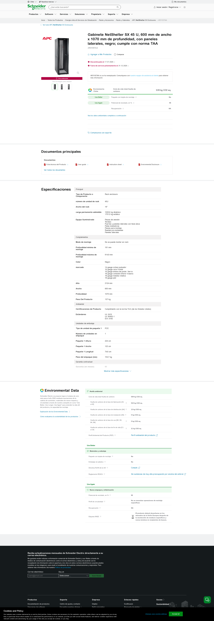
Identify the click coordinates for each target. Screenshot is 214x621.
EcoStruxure (128, 604)
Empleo (94, 604)
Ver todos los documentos (54, 170)
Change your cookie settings (156, 614)
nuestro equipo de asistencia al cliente (144, 75)
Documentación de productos (38, 604)
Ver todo (58, 25)
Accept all (176, 614)
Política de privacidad (63, 567)
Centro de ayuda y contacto (70, 604)
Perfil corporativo (98, 607)
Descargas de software (36, 607)
